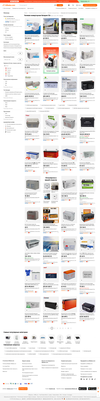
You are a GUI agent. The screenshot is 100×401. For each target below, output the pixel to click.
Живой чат (63, 366)
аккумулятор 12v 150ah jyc (65, 348)
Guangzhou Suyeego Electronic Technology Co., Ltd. (87, 42)
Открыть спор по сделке (66, 368)
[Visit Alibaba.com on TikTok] (95, 379)
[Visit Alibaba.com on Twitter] (87, 379)
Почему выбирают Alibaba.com (9, 363)
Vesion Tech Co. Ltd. (29, 290)
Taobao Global (56, 394)
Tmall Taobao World (43, 394)
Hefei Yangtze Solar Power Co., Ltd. (50, 99)
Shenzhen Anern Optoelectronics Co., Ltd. (87, 260)
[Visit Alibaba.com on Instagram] (89, 379)
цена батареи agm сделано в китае (49, 105)
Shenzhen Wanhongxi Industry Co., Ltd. (69, 230)
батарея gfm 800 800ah (44, 111)
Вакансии (5, 371)
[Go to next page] (71, 328)
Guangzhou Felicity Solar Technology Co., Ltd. (69, 289)
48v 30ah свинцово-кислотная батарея (81, 108)
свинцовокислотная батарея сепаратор (34, 108)
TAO (60, 394)
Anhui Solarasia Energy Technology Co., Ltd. (51, 138)
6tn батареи (23, 348)
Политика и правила (26, 379)
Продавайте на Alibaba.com (86, 363)
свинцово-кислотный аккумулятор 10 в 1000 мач (44, 351)
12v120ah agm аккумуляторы (32, 105)
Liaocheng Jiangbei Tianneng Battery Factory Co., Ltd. (87, 168)
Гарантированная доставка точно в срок (29, 369)
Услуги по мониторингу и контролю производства (30, 376)
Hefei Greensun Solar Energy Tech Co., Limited (87, 71)
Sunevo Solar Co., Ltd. (65, 168)
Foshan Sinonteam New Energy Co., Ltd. (69, 137)
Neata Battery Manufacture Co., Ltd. (87, 100)
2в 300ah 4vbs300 (32, 354)
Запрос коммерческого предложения (50, 367)
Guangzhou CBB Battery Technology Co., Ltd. (33, 231)
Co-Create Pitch (6, 366)
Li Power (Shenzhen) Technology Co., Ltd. (87, 141)
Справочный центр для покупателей (69, 363)
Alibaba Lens (10, 388)
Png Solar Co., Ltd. (28, 42)
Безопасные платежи (27, 363)
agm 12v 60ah (62, 105)
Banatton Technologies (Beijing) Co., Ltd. (33, 100)
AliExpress (30, 394)
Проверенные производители (48, 365)
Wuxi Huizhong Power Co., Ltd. (67, 42)
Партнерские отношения (86, 374)
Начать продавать (84, 366)
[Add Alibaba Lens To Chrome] (23, 388)
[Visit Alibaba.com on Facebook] (81, 379)
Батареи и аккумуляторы (53, 12)
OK (20, 53)
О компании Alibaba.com (8, 360)
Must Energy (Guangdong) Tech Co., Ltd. (51, 290)
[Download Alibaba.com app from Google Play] (92, 388)
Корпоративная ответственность (10, 368)
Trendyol (64, 394)
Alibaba (25, 12)
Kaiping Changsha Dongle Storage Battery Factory (51, 262)
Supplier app (52, 388)
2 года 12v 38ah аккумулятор (11, 348)
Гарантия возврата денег (27, 366)
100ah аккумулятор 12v (44, 354)
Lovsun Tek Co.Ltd (29, 169)
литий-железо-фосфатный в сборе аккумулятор (15, 354)
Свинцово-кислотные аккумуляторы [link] (69, 12)
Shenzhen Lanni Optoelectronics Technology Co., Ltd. (51, 231)
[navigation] (13, 170)
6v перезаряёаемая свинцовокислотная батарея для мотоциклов (18, 351)
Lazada (50, 394)
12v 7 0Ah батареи (42, 348)
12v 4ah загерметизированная (64, 108)
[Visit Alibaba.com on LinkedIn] (84, 379)
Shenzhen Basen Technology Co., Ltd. (87, 202)
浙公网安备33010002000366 (72, 398)
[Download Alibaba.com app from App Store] (83, 388)
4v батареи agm (53, 348)
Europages (69, 394)
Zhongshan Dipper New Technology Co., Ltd (69, 100)
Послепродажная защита (27, 372)
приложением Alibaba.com (71, 388)
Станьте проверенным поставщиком (89, 371)
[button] (55, 5)
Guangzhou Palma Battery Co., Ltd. (32, 260)
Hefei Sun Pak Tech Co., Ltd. (31, 71)
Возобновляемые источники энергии (37, 12)
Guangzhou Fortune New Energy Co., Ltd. (51, 171)
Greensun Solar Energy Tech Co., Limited (69, 70)
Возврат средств (65, 371)
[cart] (73, 5)
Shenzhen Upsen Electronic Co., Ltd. (32, 201)
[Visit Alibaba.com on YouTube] (92, 379)
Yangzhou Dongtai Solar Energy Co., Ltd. (51, 42)
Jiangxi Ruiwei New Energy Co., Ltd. (68, 260)
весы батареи (32, 348)
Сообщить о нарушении (66, 377)
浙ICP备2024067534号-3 (84, 398)
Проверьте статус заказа (86, 368)
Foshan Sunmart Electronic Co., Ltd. (68, 198)
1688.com (36, 394)
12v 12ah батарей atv (50, 108)
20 (68, 328)
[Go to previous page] (49, 328)
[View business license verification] (62, 399)
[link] (98, 388)
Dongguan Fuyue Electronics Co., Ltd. (87, 231)
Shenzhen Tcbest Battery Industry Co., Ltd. (33, 138)
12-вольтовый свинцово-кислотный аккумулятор (62, 354)
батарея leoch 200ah (73, 105)
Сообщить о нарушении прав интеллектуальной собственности (68, 374)
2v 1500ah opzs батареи (63, 351)
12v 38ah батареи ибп (76, 351)
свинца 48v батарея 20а (31, 111)
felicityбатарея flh (87, 351)
